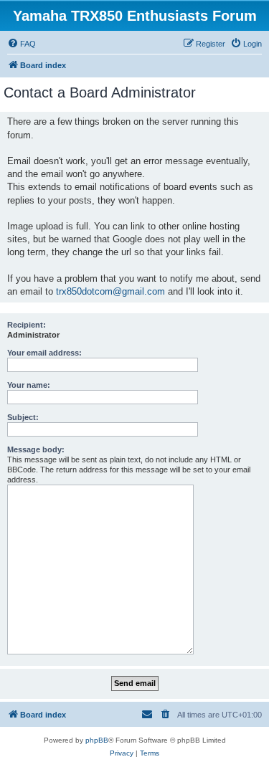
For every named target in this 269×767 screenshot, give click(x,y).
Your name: (28, 385)
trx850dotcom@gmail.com (110, 291)
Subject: (23, 417)
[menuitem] (21, 43)
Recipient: (26, 324)
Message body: (36, 449)
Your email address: (44, 352)
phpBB (96, 740)
